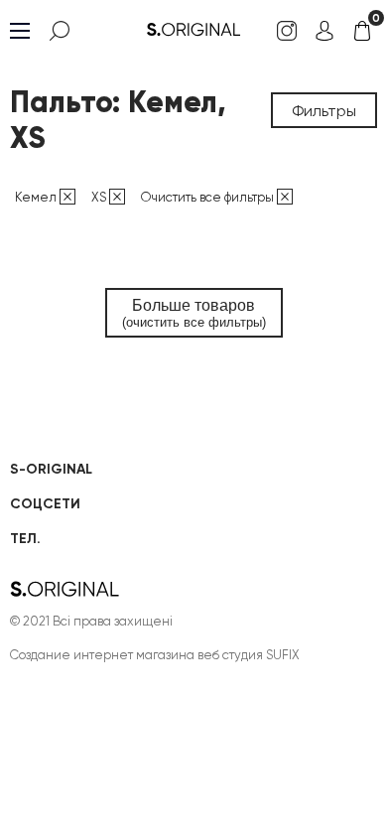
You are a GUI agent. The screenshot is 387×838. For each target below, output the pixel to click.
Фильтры (324, 110)
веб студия (230, 654)
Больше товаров (194, 313)
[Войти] (324, 31)
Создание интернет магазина (102, 654)
